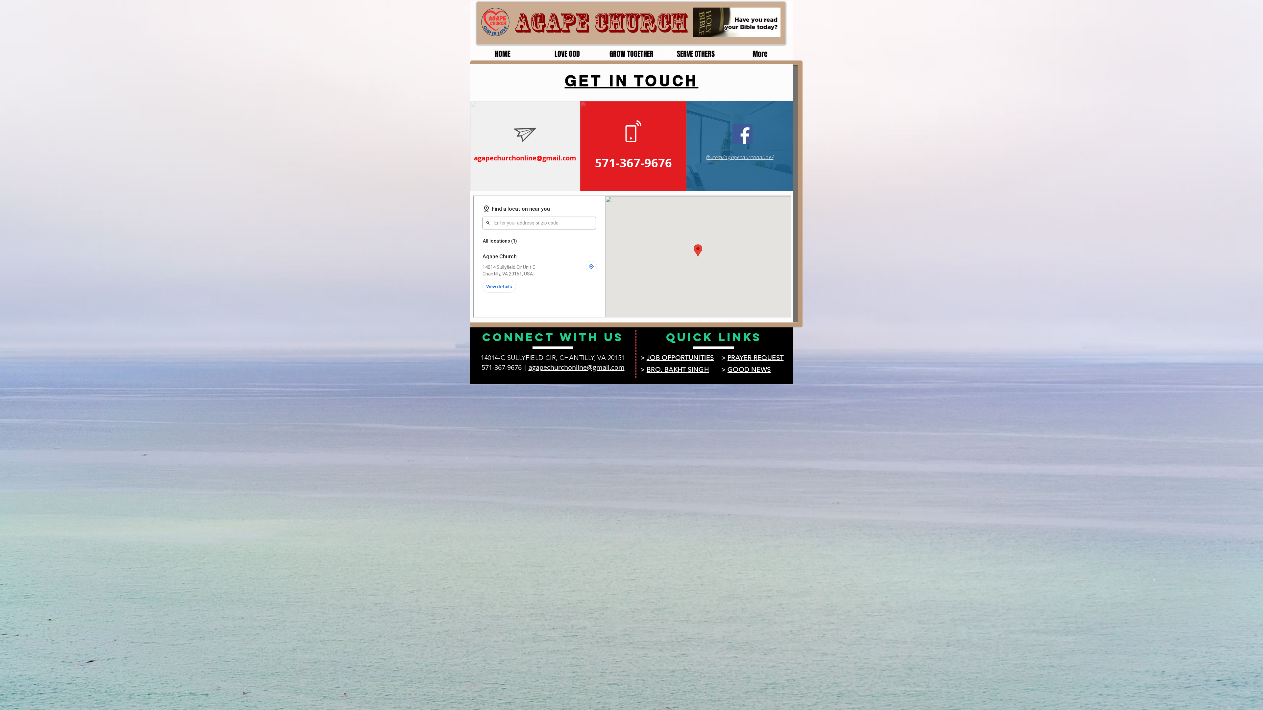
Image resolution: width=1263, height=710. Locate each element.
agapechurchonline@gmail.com (525, 158)
